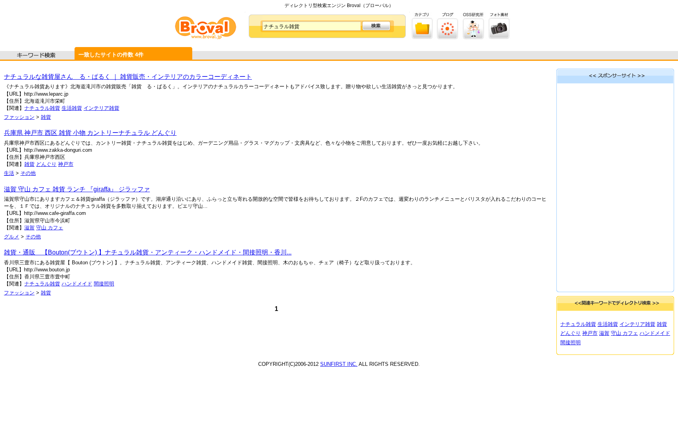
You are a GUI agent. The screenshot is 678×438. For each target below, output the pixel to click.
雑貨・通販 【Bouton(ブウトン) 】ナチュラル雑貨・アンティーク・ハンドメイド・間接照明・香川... (148, 252)
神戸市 (65, 164)
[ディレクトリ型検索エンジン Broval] (205, 37)
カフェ (55, 228)
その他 (28, 173)
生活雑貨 (72, 108)
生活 (9, 173)
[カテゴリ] (422, 37)
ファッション (19, 117)
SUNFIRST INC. (338, 364)
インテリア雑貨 (101, 108)
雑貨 (46, 117)
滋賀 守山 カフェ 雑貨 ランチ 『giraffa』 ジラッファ (77, 189)
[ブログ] (448, 37)
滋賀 (29, 228)
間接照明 (104, 284)
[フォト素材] (499, 37)
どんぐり (46, 164)
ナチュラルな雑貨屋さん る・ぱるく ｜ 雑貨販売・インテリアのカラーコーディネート (128, 76)
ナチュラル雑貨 (42, 108)
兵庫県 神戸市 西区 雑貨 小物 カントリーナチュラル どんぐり (90, 132)
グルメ (11, 237)
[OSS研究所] (473, 37)
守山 (42, 228)
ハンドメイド (77, 284)
